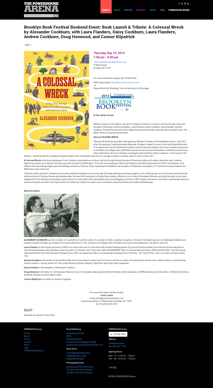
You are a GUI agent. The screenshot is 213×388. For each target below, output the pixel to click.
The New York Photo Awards (79, 372)
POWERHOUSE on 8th (76, 356)
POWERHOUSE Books (33, 351)
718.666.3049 (118, 334)
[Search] (56, 15)
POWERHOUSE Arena (33, 329)
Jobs (162, 10)
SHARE (27, 45)
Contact (141, 10)
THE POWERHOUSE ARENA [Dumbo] (109, 62)
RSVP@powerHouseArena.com (125, 82)
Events (106, 10)
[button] (106, 283)
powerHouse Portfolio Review (79, 367)
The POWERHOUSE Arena (78, 353)
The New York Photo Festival (79, 370)
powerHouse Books (75, 333)
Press (153, 10)
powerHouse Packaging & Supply (81, 342)
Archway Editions (74, 339)
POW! (68, 336)
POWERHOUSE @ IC (75, 359)
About (117, 10)
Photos (128, 10)
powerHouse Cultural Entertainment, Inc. (84, 345)
